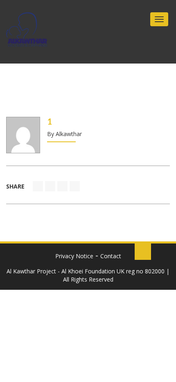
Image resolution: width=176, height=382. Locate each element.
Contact (110, 256)
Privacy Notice (74, 256)
